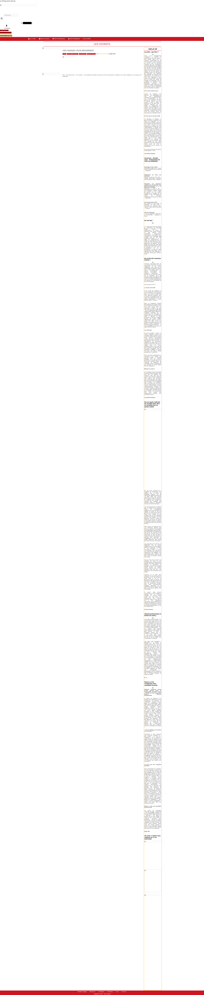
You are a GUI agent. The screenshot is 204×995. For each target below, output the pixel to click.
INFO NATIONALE (59, 38)
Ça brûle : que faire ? (151, 52)
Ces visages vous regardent (78, 50)
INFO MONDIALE (74, 38)
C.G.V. (117, 991)
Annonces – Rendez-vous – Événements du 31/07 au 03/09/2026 (152, 159)
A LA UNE (32, 38)
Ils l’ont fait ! (148, 220)
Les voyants (83, 53)
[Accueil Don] (51, 60)
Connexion (7, 28)
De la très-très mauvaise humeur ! (152, 259)
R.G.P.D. (124, 991)
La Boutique (101, 991)
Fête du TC (92, 991)
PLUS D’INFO (87, 38)
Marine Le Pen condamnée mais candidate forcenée (150, 683)
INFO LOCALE (44, 38)
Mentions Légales (82, 991)
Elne (64, 53)
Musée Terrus (91, 53)
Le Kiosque (110, 991)
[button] (32, 39)
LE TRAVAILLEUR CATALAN (7, 1)
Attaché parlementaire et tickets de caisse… (152, 614)
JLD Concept (107, 994)
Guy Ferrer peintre (73, 53)
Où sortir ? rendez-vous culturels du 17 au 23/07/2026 (152, 837)
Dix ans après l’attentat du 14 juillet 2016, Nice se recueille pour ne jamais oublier (152, 404)
